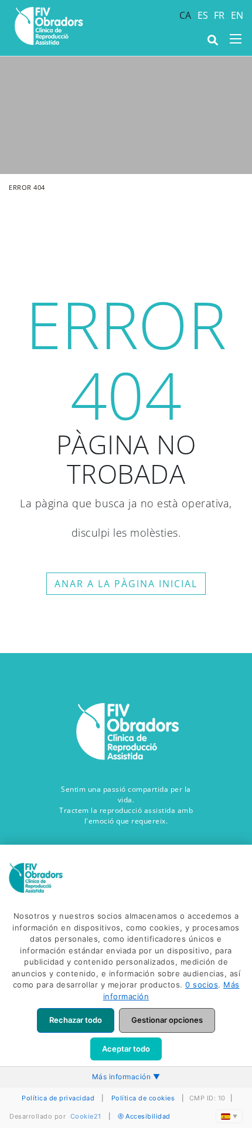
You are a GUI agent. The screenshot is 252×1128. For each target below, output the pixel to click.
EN (237, 15)
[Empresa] (48, 26)
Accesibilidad (148, 1116)
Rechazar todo (75, 1020)
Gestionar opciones (167, 1020)
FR (219, 15)
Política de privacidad (58, 1098)
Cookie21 (85, 1116)
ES (203, 15)
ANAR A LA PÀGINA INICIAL (126, 583)
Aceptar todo (126, 1048)
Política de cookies (143, 1098)
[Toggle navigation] (235, 38)
